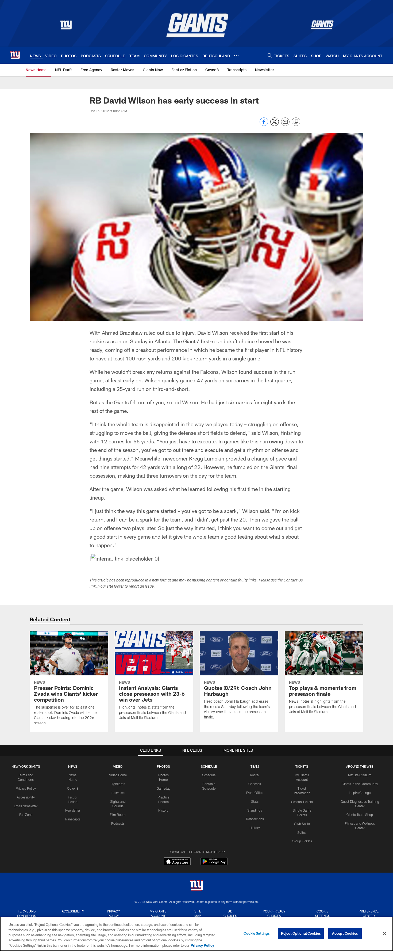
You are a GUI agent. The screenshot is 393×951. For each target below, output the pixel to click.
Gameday (163, 788)
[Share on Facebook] (264, 124)
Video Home (118, 775)
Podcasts (118, 823)
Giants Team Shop (359, 814)
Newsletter (72, 810)
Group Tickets (302, 841)
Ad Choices (230, 913)
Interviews (118, 792)
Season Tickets (302, 802)
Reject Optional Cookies (301, 933)
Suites (301, 832)
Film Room (118, 814)
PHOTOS (163, 766)
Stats (255, 801)
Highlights (117, 784)
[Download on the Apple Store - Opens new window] (177, 861)
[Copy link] (296, 122)
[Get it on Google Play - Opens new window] (214, 863)
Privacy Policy (26, 788)
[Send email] (285, 124)
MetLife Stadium (360, 775)
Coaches (254, 784)
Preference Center (369, 913)
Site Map (197, 913)
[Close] (384, 933)
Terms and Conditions (26, 913)
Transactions (255, 819)
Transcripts (72, 819)
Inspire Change (360, 792)
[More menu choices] (236, 55)
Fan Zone (25, 814)
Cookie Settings (322, 913)
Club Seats (302, 824)
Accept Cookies (345, 933)
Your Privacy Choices (274, 913)
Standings (254, 810)
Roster (254, 775)
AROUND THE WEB (359, 766)
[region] (196, 934)
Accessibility (26, 797)
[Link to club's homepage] (15, 55)
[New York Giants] (196, 886)
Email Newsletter (26, 806)
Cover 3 (72, 788)
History (163, 810)
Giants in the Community (360, 784)
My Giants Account (158, 913)
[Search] (270, 55)
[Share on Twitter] (274, 124)
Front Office (254, 792)
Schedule (208, 775)
